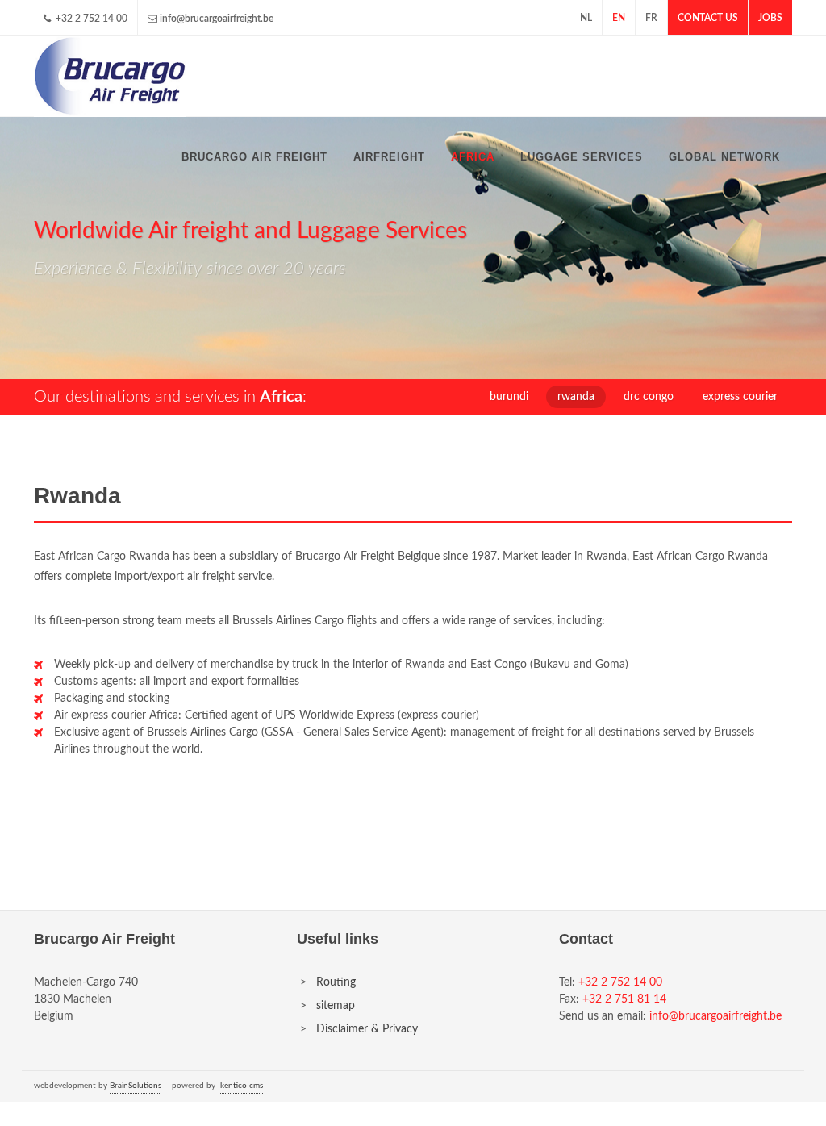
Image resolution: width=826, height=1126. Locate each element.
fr (651, 18)
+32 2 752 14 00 (90, 18)
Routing (336, 982)
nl (586, 18)
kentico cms (241, 1086)
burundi (509, 396)
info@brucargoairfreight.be (216, 18)
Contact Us (708, 18)
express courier (740, 396)
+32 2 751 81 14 (624, 999)
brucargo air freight (254, 157)
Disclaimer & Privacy (367, 1029)
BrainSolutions (135, 1086)
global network (724, 157)
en (618, 18)
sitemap (335, 1005)
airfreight (389, 157)
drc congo (649, 396)
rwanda (575, 396)
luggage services (581, 157)
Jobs (770, 18)
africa (472, 157)
